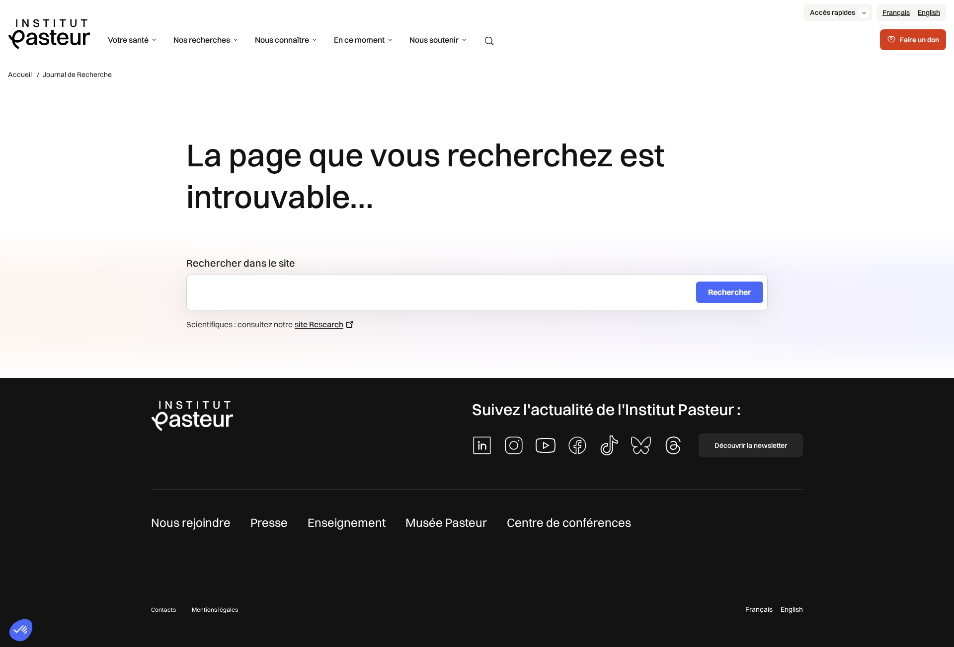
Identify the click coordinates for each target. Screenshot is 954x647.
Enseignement (347, 522)
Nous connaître (282, 40)
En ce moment (359, 40)
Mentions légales (215, 609)
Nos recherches (201, 40)
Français (896, 12)
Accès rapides (832, 12)
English (929, 12)
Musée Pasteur (446, 522)
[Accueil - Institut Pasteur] (49, 33)
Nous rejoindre (191, 522)
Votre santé (128, 40)
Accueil (20, 74)
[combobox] (445, 292)
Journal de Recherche (77, 74)
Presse (269, 522)
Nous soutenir (434, 40)
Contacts (163, 609)
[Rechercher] (489, 41)
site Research (319, 324)
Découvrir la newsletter (751, 445)
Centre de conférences (569, 522)
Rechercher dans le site (240, 263)
